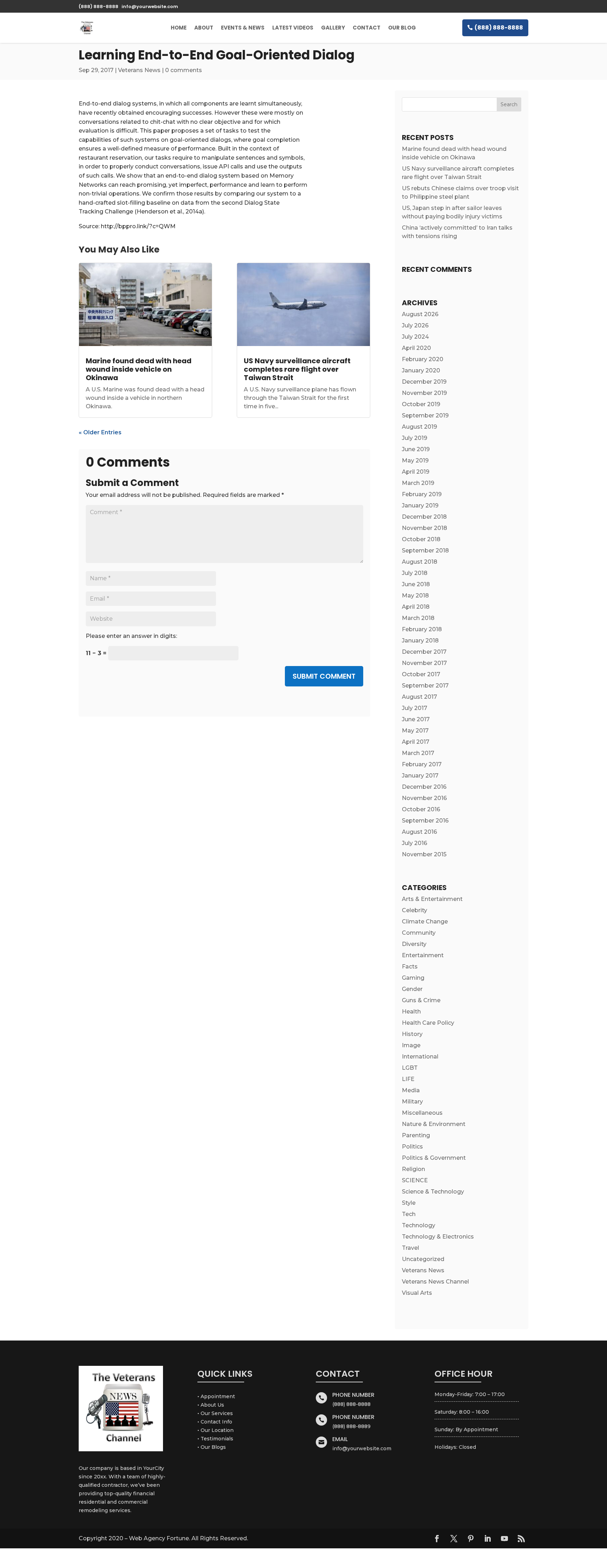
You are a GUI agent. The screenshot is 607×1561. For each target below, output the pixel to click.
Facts (410, 966)
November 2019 (424, 393)
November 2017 (424, 663)
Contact (366, 27)
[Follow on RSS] (521, 1538)
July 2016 (414, 843)
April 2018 (416, 606)
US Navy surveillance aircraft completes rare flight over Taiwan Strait (297, 369)
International (420, 1056)
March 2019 (418, 483)
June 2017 (416, 719)
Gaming (413, 977)
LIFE (408, 1079)
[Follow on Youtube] (504, 1538)
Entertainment (423, 955)
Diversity (414, 944)
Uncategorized (423, 1259)
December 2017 (424, 651)
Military (412, 1101)
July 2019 (414, 438)
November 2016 (424, 798)
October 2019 (421, 404)
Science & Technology (433, 1191)
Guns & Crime (421, 1000)
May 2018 (415, 595)
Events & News (243, 27)
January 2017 (420, 775)
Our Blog (402, 27)
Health (411, 1011)
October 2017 (421, 674)
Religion (413, 1169)
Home (179, 27)
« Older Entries (100, 432)
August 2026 (420, 314)
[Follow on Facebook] (437, 1538)
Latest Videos (292, 27)
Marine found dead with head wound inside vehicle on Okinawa (138, 369)
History (412, 1034)
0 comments (183, 70)
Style (409, 1202)
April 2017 (415, 741)
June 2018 (416, 584)
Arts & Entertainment (432, 899)
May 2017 (415, 730)
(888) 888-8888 (499, 28)
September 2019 (425, 415)
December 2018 (424, 516)
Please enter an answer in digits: (131, 636)
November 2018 (424, 528)
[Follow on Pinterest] (471, 1538)
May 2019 (415, 460)
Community (419, 932)
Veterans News (139, 70)
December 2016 (424, 786)
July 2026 (415, 325)
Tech (409, 1214)
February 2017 (422, 764)
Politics (412, 1146)
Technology (418, 1225)
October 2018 (421, 539)
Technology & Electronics (438, 1236)
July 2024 (415, 336)
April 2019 (415, 471)
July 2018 (414, 573)
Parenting (416, 1135)
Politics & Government (434, 1157)
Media (411, 1090)
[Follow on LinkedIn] (488, 1538)
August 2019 (419, 426)
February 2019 (422, 494)
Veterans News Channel (435, 1281)
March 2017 (418, 753)
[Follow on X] (454, 1538)
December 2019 (424, 381)
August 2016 (419, 832)
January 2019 (420, 505)
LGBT (410, 1067)
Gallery (333, 27)
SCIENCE (415, 1180)
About (203, 27)
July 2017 (414, 708)
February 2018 (422, 629)
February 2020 (422, 359)
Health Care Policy (428, 1022)
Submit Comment (324, 676)
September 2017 (425, 685)
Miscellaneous (422, 1112)
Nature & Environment (433, 1124)
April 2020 (416, 348)
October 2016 (421, 809)
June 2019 (416, 449)
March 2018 (418, 618)
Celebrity (414, 910)
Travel (410, 1248)
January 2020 (421, 370)
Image (411, 1045)
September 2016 (425, 820)
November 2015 (424, 854)
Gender (412, 989)
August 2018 (419, 561)
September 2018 (425, 550)
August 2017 (419, 696)
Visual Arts (417, 1293)
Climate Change (425, 921)
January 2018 (420, 640)
